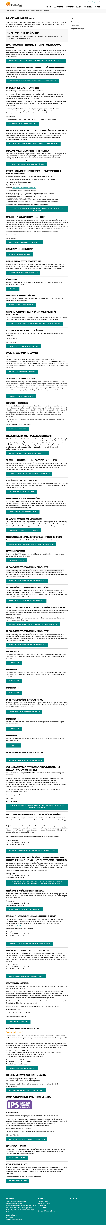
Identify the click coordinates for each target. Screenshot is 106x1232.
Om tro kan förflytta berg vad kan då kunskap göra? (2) (27, 580)
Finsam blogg (75, 22)
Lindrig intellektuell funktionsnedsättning (23, 346)
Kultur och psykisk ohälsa (18, 429)
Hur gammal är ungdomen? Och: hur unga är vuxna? (26, 1090)
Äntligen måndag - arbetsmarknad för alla (23, 272)
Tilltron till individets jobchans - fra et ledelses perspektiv (29, 473)
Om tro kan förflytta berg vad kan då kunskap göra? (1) (27, 644)
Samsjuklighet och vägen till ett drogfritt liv (24, 242)
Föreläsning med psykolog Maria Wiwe (21, 491)
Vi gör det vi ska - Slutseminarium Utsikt (22, 1068)
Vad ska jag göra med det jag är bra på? (22, 372)
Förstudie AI (13, 288)
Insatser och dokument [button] (73, 7)
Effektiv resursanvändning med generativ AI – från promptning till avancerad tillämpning (37, 209)
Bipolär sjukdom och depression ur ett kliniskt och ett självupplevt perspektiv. (36, 60)
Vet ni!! (73, 18)
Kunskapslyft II (14, 728)
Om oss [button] (48, 7)
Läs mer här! (17, 925)
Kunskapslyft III (14, 693)
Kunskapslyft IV (14, 681)
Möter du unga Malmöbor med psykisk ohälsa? (24, 712)
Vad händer (13, 10)
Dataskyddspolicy (11, 1215)
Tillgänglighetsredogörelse (14, 1219)
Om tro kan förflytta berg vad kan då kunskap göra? (26, 600)
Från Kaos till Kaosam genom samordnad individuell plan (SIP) (29, 943)
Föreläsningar (75, 25)
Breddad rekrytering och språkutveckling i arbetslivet (27, 453)
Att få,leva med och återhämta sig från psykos (24, 909)
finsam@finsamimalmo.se (47, 1211)
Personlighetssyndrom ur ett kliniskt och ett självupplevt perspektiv (33, 81)
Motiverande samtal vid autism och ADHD (22, 123)
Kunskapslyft (13, 745)
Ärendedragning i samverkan (18, 1021)
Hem (8, 10)
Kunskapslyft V (14, 662)
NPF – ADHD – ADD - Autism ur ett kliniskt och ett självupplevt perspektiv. (33, 144)
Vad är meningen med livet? (18, 1181)
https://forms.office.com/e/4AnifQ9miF (24, 187)
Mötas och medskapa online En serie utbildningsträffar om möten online (33, 624)
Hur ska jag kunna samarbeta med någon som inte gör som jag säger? (32, 850)
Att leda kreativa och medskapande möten (23, 512)
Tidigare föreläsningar (23, 10)
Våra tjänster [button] (58, 7)
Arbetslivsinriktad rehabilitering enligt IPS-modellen (27, 1139)
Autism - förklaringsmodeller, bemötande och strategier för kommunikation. (35, 323)
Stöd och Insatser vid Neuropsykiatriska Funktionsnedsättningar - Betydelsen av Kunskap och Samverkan (37, 806)
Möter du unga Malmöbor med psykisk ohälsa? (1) (25, 760)
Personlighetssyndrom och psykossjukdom (23, 530)
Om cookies (10, 1217)
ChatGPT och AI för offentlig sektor (21, 305)
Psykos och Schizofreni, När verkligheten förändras (26, 164)
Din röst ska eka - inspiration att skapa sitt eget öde (26, 976)
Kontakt (97, 7)
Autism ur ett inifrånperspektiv (19, 254)
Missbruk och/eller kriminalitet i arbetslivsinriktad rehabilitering (31, 544)
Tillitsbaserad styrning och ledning (21, 396)
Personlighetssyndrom (17, 560)
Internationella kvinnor (17, 1157)
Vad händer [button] (87, 7)
